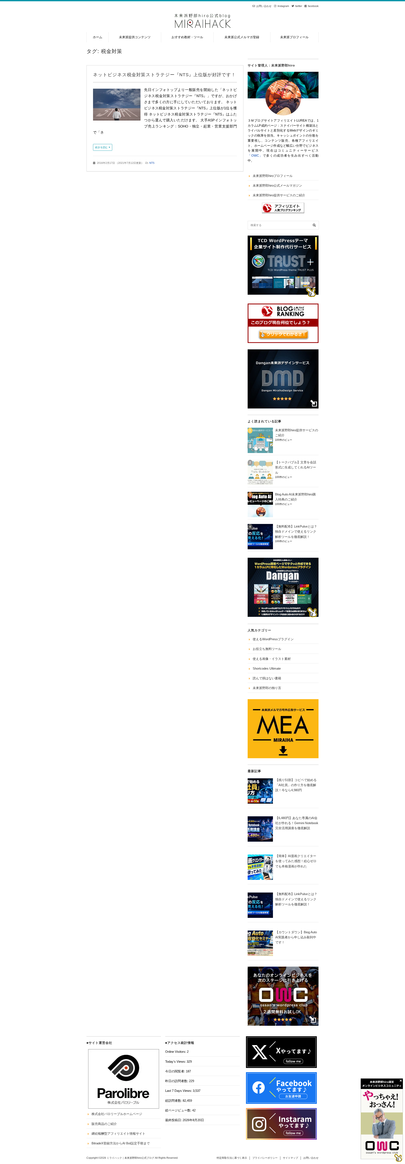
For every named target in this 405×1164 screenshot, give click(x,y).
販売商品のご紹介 (104, 1124)
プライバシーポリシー (265, 1157)
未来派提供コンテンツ (135, 37)
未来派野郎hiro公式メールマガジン (277, 185)
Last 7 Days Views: (179, 1090)
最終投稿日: (174, 1120)
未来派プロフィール (294, 37)
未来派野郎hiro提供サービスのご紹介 (279, 195)
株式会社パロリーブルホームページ (117, 1114)
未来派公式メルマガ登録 (241, 37)
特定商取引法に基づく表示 (232, 1157)
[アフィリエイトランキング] (283, 212)
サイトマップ (290, 1157)
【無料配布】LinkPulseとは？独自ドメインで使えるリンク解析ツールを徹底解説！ (296, 532)
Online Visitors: (176, 1051)
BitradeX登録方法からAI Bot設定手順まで (121, 1143)
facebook (313, 6)
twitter (298, 6)
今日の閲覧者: (175, 1071)
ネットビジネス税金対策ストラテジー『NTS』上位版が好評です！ (164, 74)
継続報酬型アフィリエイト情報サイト (118, 1133)
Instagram (283, 6)
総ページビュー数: (178, 1110)
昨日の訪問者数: (177, 1081)
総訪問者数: (174, 1100)
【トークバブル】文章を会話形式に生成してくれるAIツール (295, 467)
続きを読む (101, 147)
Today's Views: (176, 1061)
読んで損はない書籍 (267, 678)
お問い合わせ (263, 6)
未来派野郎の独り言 (267, 688)
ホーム (97, 37)
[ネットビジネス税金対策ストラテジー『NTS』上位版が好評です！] (116, 106)
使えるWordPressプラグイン (273, 639)
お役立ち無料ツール (267, 649)
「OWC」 (255, 155)
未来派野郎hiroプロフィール (273, 176)
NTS (151, 162)
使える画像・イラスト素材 (272, 659)
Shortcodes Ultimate (267, 668)
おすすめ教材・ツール (187, 37)
